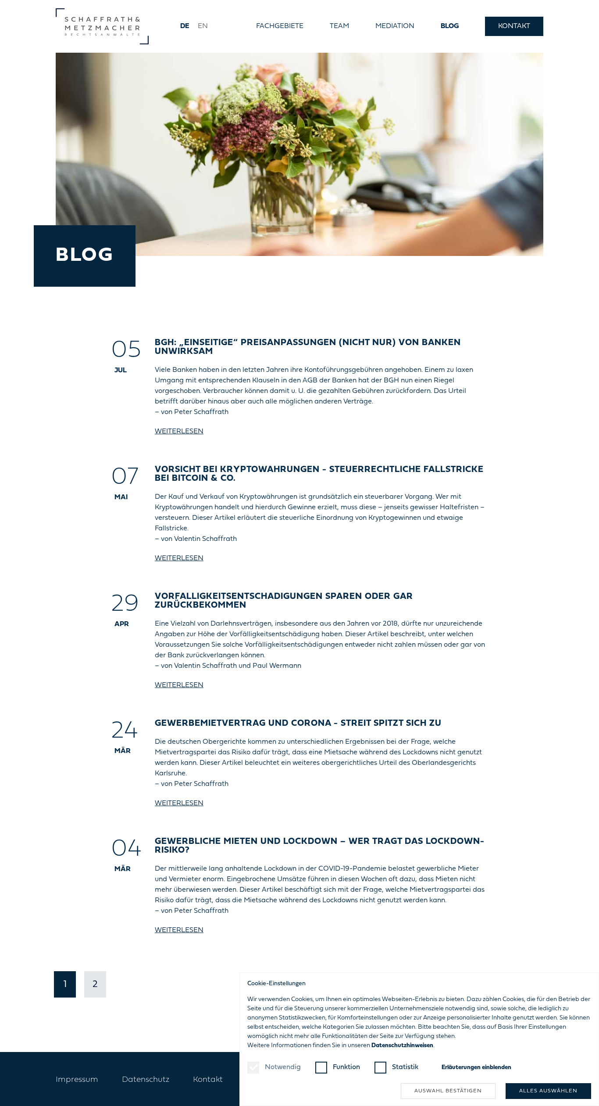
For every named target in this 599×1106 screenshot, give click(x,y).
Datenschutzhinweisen (402, 1045)
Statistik (405, 1067)
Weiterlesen (179, 431)
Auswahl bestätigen (448, 1091)
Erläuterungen (476, 1067)
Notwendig (283, 1067)
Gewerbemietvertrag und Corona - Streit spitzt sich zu (298, 723)
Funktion (346, 1067)
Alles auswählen (548, 1091)
